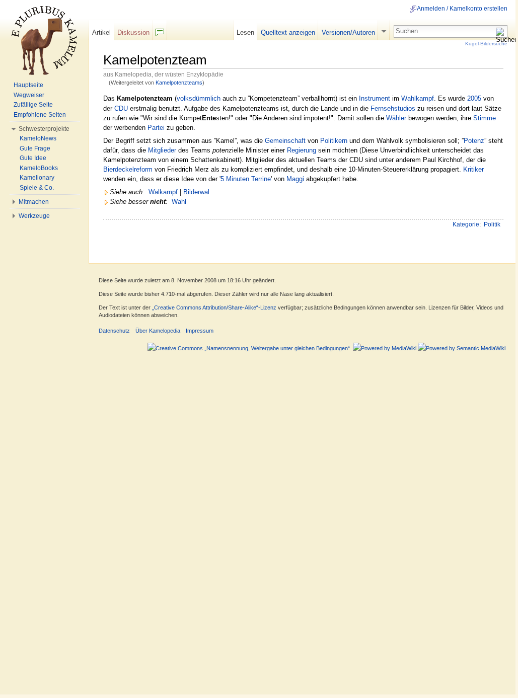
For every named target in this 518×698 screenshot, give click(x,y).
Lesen (245, 32)
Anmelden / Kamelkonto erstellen (462, 8)
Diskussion (133, 32)
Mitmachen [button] (34, 201)
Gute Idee (33, 158)
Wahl (179, 201)
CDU (121, 108)
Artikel (101, 32)
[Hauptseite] (44, 40)
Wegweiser (29, 95)
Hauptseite (28, 85)
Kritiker (473, 169)
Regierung (301, 150)
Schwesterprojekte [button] (44, 128)
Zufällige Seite (33, 104)
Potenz (474, 140)
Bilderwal (196, 192)
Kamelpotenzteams (179, 83)
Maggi (295, 179)
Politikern (333, 140)
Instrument (374, 98)
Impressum (199, 331)
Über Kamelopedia (157, 331)
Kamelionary (37, 177)
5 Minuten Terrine (245, 179)
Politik (492, 224)
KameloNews (38, 138)
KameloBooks (39, 168)
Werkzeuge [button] (34, 215)
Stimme (484, 118)
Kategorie (466, 224)
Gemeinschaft (285, 140)
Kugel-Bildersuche (486, 43)
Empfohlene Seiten (40, 114)
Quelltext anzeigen (288, 32)
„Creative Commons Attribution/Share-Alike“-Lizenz (214, 307)
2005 (474, 98)
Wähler (396, 118)
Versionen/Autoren (348, 32)
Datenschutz (114, 331)
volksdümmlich (198, 98)
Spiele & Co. (37, 187)
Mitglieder (162, 150)
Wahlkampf (417, 98)
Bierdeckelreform (128, 169)
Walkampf (163, 192)
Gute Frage (35, 148)
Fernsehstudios (393, 108)
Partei (156, 127)
